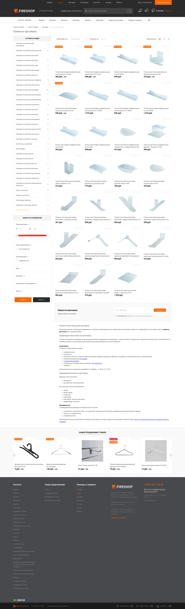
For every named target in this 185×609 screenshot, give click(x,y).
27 (48, 210)
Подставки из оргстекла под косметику (28, 129)
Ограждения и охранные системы (24, 551)
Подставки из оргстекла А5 (24, 158)
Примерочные (17, 558)
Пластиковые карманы (23, 200)
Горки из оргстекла (22, 190)
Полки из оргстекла (22, 210)
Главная (49, 2)
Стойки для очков (18, 544)
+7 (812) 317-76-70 (38, 606)
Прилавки (16, 529)
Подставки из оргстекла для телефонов (28, 80)
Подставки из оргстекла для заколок (27, 104)
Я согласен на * (134, 316)
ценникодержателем (72, 361)
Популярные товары (19, 581)
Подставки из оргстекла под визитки (27, 178)
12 (48, 65)
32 (48, 50)
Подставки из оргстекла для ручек (27, 75)
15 (48, 80)
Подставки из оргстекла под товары (27, 90)
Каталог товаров (24, 20)
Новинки (16, 577)
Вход (139, 2)
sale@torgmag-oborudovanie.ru (154, 490)
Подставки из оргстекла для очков (27, 65)
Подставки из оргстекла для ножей (27, 55)
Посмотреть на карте (118, 517)
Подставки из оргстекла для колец (27, 109)
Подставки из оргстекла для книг (26, 163)
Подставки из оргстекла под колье (27, 124)
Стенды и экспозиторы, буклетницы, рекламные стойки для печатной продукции (24, 564)
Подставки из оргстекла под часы (26, 139)
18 (48, 190)
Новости (119, 2)
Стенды (15, 537)
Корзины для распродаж (21, 555)
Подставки (16, 508)
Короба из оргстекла (22, 195)
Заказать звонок (163, 2)
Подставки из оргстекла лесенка (26, 205)
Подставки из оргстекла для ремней (27, 70)
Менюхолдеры (20, 149)
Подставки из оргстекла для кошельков (28, 50)
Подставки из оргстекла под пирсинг (27, 134)
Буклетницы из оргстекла (24, 144)
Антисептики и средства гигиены (23, 574)
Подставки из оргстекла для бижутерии (28, 95)
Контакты (96, 2)
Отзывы (108, 2)
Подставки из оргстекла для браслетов (28, 99)
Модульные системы (20, 511)
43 (48, 173)
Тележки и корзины (19, 515)
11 (48, 44)
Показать (23, 299)
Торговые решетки (19, 522)
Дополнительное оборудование (23, 570)
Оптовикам (84, 2)
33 (48, 184)
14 (48, 163)
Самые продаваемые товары (92, 432)
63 (48, 60)
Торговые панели (18, 518)
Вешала (15, 489)
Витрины (16, 540)
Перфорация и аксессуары (21, 526)
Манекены (16, 500)
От (17, 229)
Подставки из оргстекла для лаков (27, 114)
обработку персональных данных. (139, 316)
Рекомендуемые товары (21, 588)
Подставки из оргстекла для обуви (27, 60)
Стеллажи (16, 533)
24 (48, 119)
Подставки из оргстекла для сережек (28, 119)
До (30, 229)
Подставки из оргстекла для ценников (28, 173)
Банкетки (16, 493)
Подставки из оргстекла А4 (24, 154)
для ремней (83, 359)
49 (48, 114)
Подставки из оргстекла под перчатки (28, 85)
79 (48, 129)
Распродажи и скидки (20, 585)
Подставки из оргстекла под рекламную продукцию (29, 184)
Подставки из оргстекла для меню (27, 168)
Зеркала (16, 504)
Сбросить (41, 299)
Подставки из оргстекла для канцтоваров (25, 44)
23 (48, 144)
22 (48, 99)
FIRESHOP (24, 261)
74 (48, 95)
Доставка (72, 2)
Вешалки (16, 497)
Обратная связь (22, 606)
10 (48, 109)
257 (47, 90)
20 (48, 124)
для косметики (96, 363)
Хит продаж (24, 249)
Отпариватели (17, 547)
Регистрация (147, 2)
